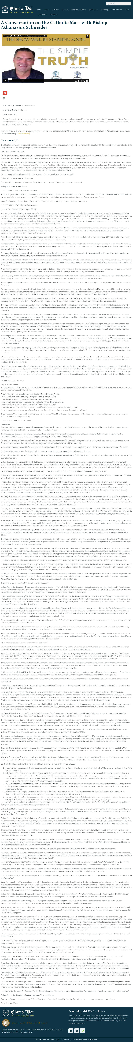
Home (39, 10)
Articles (55, 10)
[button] (5, 93)
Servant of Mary (24, 134)
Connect (53, 15)
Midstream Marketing (89, 1039)
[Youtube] (76, 1030)
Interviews (93, 10)
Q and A (65, 10)
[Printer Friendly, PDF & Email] (4, 99)
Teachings (105, 10)
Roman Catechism (78, 10)
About (46, 10)
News (127, 10)
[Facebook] (70, 1030)
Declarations (117, 10)
